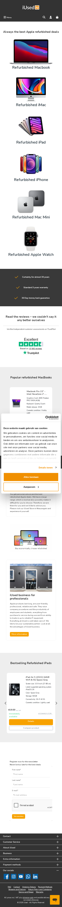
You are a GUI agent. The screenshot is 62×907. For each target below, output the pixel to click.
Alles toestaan (31, 477)
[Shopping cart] (57, 17)
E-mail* (15, 790)
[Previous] (5, 703)
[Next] (56, 703)
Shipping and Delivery (17, 889)
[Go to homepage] (31, 7)
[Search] (44, 17)
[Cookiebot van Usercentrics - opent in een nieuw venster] (45, 418)
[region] (31, 703)
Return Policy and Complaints (40, 889)
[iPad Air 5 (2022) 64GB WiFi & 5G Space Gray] (14, 689)
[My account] (50, 17)
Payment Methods (45, 887)
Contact (17, 887)
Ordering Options (29, 887)
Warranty (39, 892)
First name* (16, 770)
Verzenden (18, 816)
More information (19, 634)
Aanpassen (29, 486)
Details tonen (46, 467)
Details (31, 721)
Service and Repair (26, 892)
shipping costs (28, 898)
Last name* (16, 780)
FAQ (9, 887)
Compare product (31, 728)
